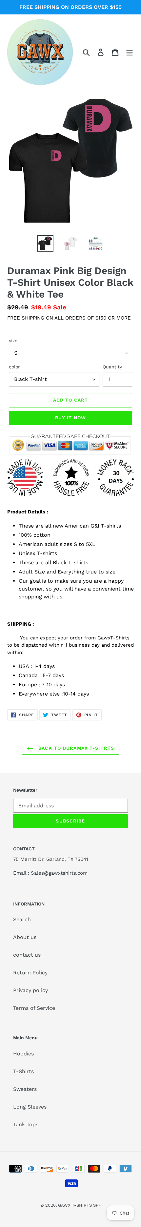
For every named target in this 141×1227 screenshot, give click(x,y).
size (13, 340)
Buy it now (70, 417)
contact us (27, 955)
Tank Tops (25, 1124)
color (14, 366)
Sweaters (25, 1089)
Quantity (112, 366)
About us (24, 937)
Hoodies (23, 1053)
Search (22, 919)
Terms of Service (34, 1008)
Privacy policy (30, 990)
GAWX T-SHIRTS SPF (79, 1205)
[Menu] (129, 52)
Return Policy (30, 972)
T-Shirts (23, 1071)
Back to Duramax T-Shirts (75, 748)
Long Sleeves (30, 1107)
